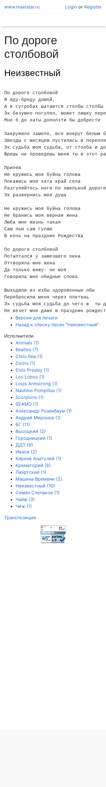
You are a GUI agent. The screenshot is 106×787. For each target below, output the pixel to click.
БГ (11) (23, 424)
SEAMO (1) (27, 404)
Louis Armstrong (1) (37, 383)
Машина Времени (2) (39, 479)
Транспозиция (20, 517)
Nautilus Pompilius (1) (39, 390)
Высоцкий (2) (31, 431)
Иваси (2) (26, 451)
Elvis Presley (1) (32, 370)
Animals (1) (27, 343)
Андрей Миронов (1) (38, 417)
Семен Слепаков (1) (38, 492)
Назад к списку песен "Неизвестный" (57, 324)
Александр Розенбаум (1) (44, 411)
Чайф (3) (25, 499)
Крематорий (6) (33, 465)
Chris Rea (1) (29, 356)
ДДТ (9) (24, 445)
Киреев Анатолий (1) (38, 458)
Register (93, 7)
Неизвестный (32, 73)
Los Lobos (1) (30, 377)
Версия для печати (37, 318)
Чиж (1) (24, 506)
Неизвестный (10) (35, 486)
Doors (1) (25, 363)
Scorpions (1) (30, 397)
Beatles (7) (27, 349)
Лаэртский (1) (31, 472)
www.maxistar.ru (22, 7)
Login (71, 7)
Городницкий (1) (34, 438)
